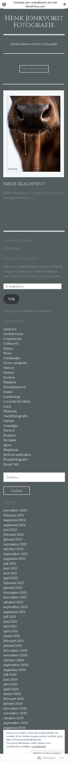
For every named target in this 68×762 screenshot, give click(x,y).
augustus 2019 (14, 728)
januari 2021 (12, 645)
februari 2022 (13, 583)
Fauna (8, 348)
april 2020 (11, 689)
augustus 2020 (14, 670)
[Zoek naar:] (34, 477)
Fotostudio (11, 358)
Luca (7, 406)
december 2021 (15, 592)
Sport (7, 445)
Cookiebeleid (39, 746)
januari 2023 (12, 539)
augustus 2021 (14, 612)
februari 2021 (13, 641)
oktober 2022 (13, 549)
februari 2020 (13, 699)
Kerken (9, 377)
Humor (8, 372)
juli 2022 (9, 563)
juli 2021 (9, 616)
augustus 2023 (14, 525)
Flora (7, 353)
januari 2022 (12, 588)
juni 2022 (10, 568)
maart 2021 (11, 636)
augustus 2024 (14, 520)
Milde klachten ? (24, 184)
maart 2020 (12, 694)
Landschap (11, 397)
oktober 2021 (13, 602)
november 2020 (15, 655)
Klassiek (9, 382)
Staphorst (10, 450)
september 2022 (15, 554)
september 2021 (15, 607)
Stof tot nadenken (17, 455)
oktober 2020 (13, 660)
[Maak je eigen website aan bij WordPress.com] (34, 4)
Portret (9, 430)
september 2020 (15, 665)
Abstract (9, 329)
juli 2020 (10, 674)
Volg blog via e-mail (20, 258)
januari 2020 (13, 703)
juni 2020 (10, 679)
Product (9, 435)
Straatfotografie (15, 459)
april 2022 (10, 578)
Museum (10, 411)
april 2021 (10, 631)
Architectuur (13, 334)
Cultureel (10, 343)
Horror (8, 368)
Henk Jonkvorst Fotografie (34, 22)
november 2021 (15, 597)
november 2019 (15, 713)
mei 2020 (10, 684)
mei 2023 (10, 530)
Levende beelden (16, 401)
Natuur (9, 421)
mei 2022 (10, 573)
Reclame (9, 440)
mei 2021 (10, 626)
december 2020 (15, 650)
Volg (11, 299)
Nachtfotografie (15, 416)
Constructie (12, 339)
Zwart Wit (11, 464)
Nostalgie (10, 426)
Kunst (8, 392)
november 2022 (15, 544)
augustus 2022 (14, 559)
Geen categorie (15, 363)
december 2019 (15, 708)
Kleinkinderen (14, 387)
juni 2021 (10, 621)
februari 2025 (13, 515)
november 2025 (15, 510)
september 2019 (15, 723)
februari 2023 (13, 534)
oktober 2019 (13, 718)
